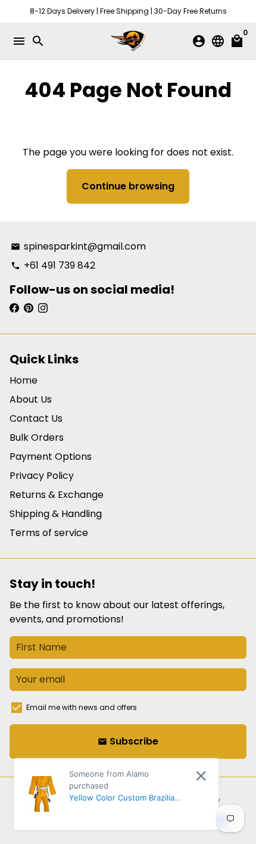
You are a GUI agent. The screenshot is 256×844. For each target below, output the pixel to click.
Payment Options (51, 456)
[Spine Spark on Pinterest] (28, 308)
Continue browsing (128, 186)
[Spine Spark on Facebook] (14, 308)
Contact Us (36, 418)
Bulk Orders (37, 437)
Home (24, 380)
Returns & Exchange (57, 495)
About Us (31, 399)
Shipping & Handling (56, 514)
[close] (201, 776)
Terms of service (49, 533)
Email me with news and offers (81, 707)
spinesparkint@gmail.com (78, 246)
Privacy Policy (42, 475)
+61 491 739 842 (53, 265)
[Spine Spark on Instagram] (43, 308)
